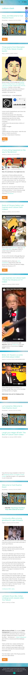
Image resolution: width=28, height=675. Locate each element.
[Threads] (26, 8)
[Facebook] (26, 13)
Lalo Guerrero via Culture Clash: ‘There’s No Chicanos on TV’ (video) (14, 280)
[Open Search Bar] (19, 2)
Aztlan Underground (21, 637)
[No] (26, 671)
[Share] (26, 21)
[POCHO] (2, 2)
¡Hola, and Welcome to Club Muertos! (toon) (12, 17)
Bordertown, (14, 247)
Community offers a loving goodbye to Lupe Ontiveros (12, 519)
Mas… (5, 40)
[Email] (26, 18)
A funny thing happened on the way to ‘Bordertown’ (14, 151)
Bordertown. (11, 193)
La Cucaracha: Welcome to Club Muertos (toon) (12, 407)
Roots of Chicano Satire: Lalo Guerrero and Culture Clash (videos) (13, 207)
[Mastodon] (26, 10)
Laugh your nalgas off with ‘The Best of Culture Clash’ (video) (14, 433)
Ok (14, 673)
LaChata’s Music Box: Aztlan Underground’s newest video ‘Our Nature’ (13, 598)
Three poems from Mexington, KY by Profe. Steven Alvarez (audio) (13, 49)
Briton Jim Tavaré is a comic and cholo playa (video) (12, 356)
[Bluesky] (26, 16)
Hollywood (15, 344)
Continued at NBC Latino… (8, 589)
